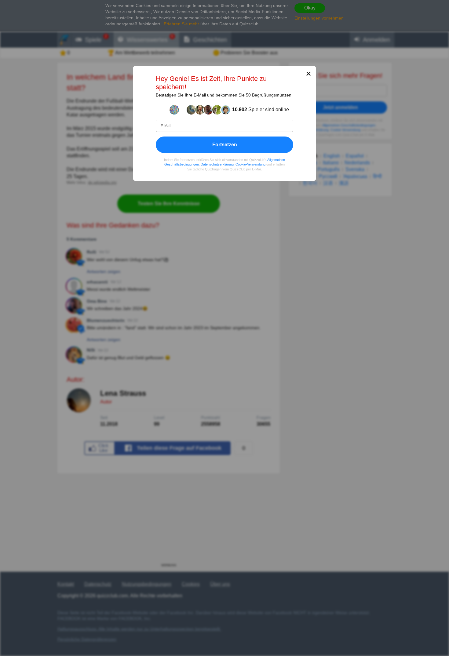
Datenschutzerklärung (217, 164)
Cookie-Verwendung (250, 164)
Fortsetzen (224, 144)
